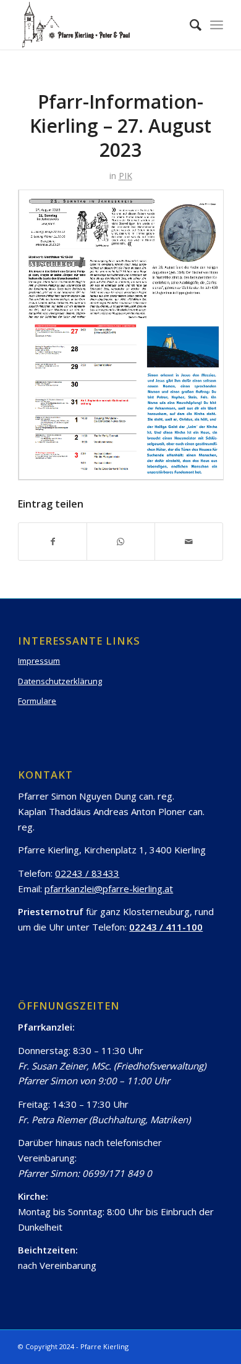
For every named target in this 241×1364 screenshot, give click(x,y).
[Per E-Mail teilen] (188, 541)
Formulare (37, 700)
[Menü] (216, 25)
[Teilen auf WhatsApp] (120, 541)
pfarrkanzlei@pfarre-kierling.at (108, 888)
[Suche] (189, 24)
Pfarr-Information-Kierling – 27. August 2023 (120, 125)
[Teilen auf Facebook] (53, 541)
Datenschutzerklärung (60, 681)
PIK (125, 176)
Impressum (39, 660)
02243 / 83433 (87, 873)
